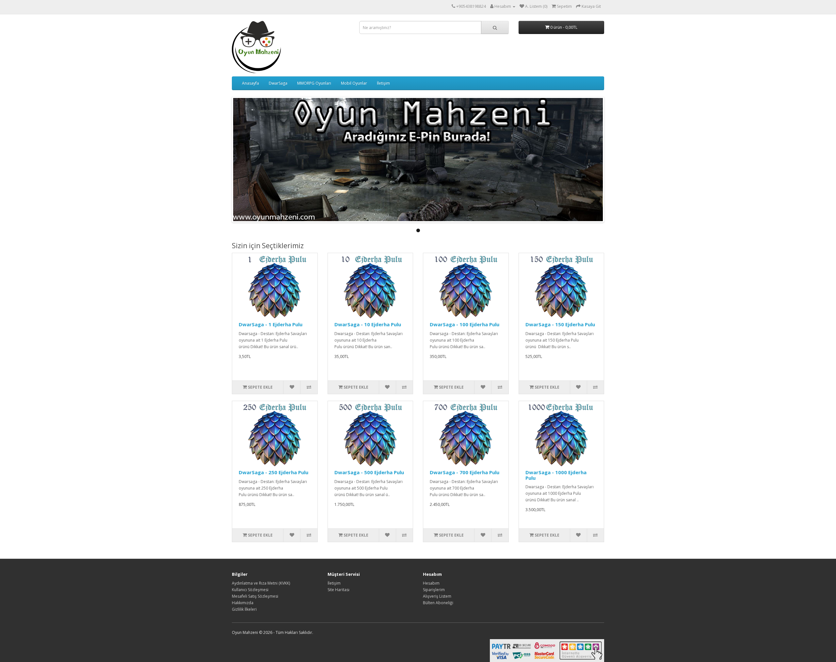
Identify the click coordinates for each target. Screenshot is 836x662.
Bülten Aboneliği (438, 602)
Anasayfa (250, 83)
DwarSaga (278, 83)
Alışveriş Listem (437, 596)
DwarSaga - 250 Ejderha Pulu (273, 472)
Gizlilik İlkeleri (244, 609)
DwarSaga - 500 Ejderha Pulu (369, 472)
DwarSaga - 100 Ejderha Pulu (464, 324)
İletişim (383, 83)
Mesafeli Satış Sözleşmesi (255, 596)
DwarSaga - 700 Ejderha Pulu (464, 472)
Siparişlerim (434, 589)
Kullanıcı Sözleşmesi (250, 589)
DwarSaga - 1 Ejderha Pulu (270, 324)
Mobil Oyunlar (354, 83)
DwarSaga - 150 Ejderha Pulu (560, 324)
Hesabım (431, 583)
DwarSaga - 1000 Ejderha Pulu (556, 475)
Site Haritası (338, 589)
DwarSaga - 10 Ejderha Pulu (367, 324)
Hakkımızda (242, 602)
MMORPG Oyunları (314, 83)
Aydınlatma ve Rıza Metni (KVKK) (261, 583)
